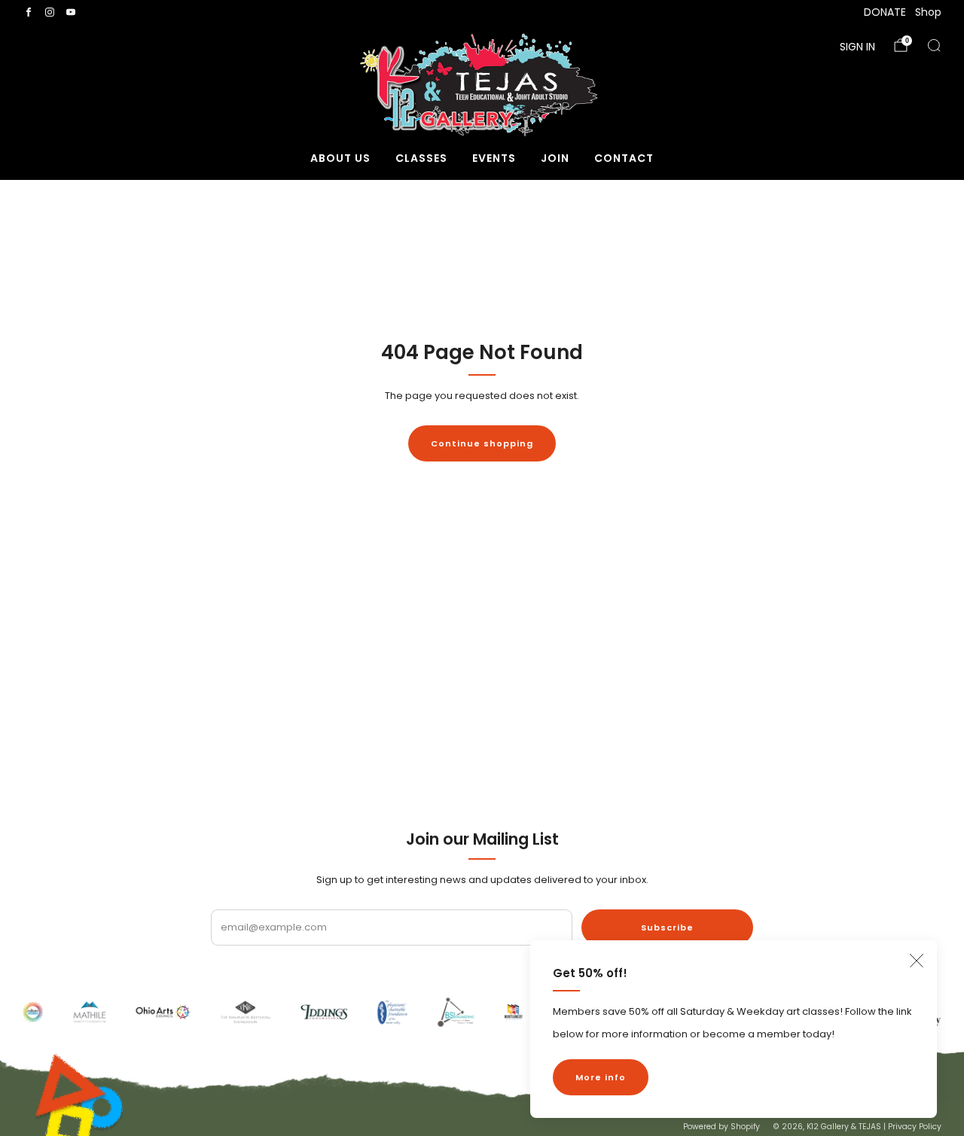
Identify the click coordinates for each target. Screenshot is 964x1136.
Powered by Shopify (721, 1126)
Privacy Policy (914, 1126)
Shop (928, 12)
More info (600, 1077)
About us (340, 158)
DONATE (885, 12)
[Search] (933, 45)
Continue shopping (482, 443)
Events (494, 158)
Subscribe (667, 927)
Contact (624, 158)
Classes (421, 158)
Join (555, 158)
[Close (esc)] (916, 960)
